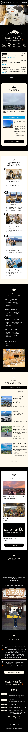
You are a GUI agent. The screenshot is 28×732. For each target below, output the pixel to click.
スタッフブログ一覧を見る (14, 545)
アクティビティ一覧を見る (14, 141)
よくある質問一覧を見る (14, 672)
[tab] (12, 368)
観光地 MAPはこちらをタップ (12, 2)
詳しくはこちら (11, 57)
